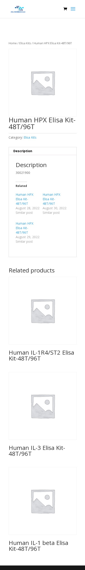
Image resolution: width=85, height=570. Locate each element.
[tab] (42, 151)
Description (22, 151)
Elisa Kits (25, 43)
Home (13, 43)
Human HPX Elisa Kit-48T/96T (24, 199)
